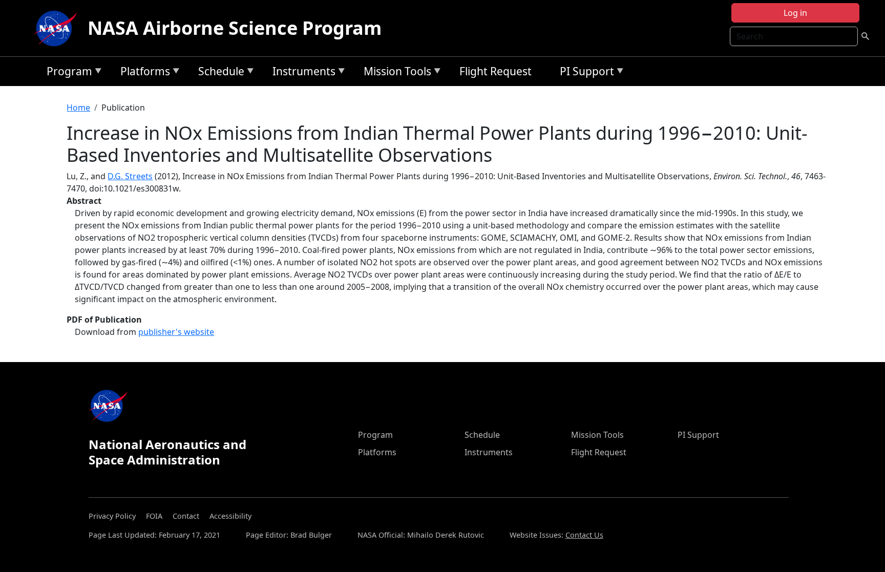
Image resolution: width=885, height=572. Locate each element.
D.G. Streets (130, 176)
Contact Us (584, 535)
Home (78, 107)
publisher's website (176, 331)
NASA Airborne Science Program (235, 27)
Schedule (218, 73)
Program (66, 73)
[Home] (58, 28)
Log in (795, 12)
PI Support (584, 73)
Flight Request (495, 71)
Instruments (301, 73)
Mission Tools (395, 73)
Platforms (142, 73)
